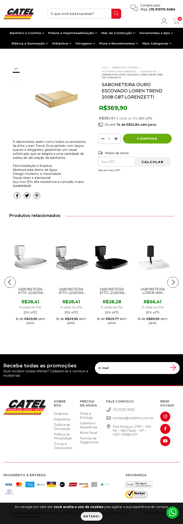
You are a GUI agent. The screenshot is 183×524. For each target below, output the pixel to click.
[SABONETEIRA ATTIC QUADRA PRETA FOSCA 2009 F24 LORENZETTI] (120, 256)
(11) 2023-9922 (124, 410)
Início (105, 67)
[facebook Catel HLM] (165, 429)
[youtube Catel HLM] (165, 441)
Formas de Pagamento (89, 440)
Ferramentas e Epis (155, 33)
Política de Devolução (62, 427)
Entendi (91, 516)
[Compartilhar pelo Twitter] (27, 197)
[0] (176, 22)
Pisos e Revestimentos (117, 43)
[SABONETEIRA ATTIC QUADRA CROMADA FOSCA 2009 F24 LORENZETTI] (80, 256)
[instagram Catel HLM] (165, 417)
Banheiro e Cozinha (26, 33)
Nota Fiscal (88, 433)
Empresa (61, 414)
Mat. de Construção (117, 33)
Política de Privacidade (63, 436)
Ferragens (84, 43)
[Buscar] (116, 14)
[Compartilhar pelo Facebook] (17, 197)
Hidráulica (60, 43)
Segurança (62, 419)
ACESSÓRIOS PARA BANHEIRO (119, 71)
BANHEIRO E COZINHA (125, 67)
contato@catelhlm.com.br (133, 418)
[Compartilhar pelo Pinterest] (36, 197)
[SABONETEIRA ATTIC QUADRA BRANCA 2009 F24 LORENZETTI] (39, 256)
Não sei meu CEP (109, 170)
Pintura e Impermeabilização (71, 33)
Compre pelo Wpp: (157, 7)
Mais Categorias (155, 43)
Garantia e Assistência (88, 425)
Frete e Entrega (86, 416)
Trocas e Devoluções (63, 446)
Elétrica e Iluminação (29, 43)
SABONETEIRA (149, 71)
